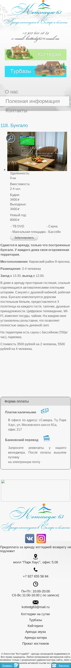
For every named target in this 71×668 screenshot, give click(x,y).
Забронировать (24, 237)
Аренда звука (35, 632)
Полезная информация (33, 101)
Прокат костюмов (35, 643)
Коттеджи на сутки (35, 614)
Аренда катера (35, 638)
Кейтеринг (35, 626)
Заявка (7, 666)
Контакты (16, 110)
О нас (11, 92)
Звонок (63, 666)
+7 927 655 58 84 (35, 33)
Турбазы (35, 620)
